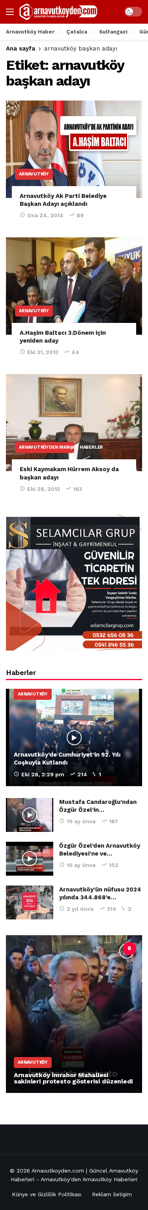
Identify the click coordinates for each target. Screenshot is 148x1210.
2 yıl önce (80, 909)
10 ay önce (81, 821)
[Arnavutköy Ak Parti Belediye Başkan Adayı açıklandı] (74, 149)
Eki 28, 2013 (43, 489)
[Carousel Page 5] (112, 948)
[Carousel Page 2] (60, 948)
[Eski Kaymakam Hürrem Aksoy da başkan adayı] (74, 423)
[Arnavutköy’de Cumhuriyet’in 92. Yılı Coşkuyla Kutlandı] (74, 737)
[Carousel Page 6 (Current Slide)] (129, 948)
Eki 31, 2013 (42, 352)
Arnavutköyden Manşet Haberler (46, 447)
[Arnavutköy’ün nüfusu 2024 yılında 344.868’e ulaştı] (29, 902)
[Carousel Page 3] (77, 948)
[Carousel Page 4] (94, 948)
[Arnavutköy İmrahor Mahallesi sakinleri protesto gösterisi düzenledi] (74, 1014)
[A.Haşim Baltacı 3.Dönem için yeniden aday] (74, 286)
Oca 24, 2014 (45, 215)
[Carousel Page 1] (42, 948)
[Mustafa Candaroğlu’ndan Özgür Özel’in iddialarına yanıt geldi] (29, 815)
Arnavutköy (34, 174)
